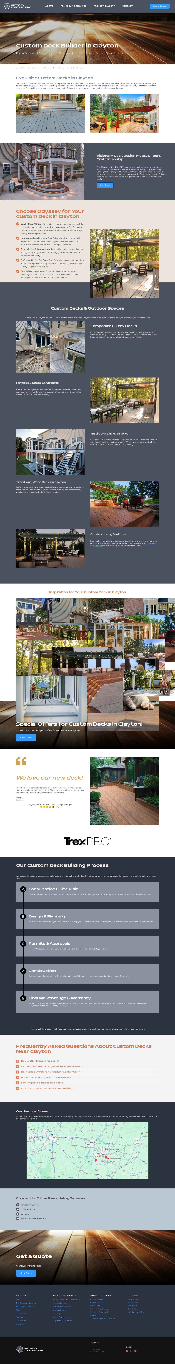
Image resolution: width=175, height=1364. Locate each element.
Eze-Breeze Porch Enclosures (33, 1218)
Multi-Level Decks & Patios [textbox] (109, 433)
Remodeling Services (30, 1205)
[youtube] (135, 1351)
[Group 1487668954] (30, 1347)
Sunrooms (25, 1214)
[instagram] (131, 1351)
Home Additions (28, 1209)
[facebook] (127, 1351)
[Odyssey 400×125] (17, 3)
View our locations (149, 1116)
